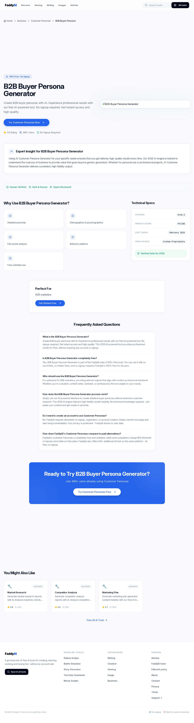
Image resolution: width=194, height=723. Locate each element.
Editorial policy (159, 669)
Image (111, 675)
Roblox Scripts (71, 658)
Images (62, 5)
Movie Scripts (71, 680)
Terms (154, 692)
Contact (155, 680)
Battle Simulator (72, 663)
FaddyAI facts (158, 663)
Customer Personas (41, 21)
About (154, 675)
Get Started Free (47, 303)
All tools (183, 5)
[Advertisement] (95, 51)
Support (155, 698)
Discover (25, 5)
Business (21, 21)
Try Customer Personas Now (24, 122)
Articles (74, 5)
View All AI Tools (95, 620)
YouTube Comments (74, 675)
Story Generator (72, 669)
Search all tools (18, 672)
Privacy (155, 686)
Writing (50, 5)
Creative (112, 663)
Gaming (38, 5)
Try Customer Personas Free (94, 491)
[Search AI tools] (146, 5)
